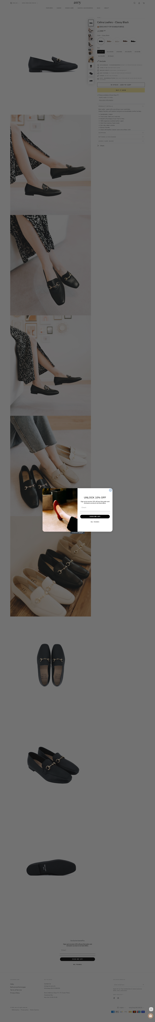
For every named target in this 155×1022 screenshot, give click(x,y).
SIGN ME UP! (95, 516)
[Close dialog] (110, 490)
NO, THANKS (95, 522)
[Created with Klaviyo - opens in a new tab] (77, 533)
